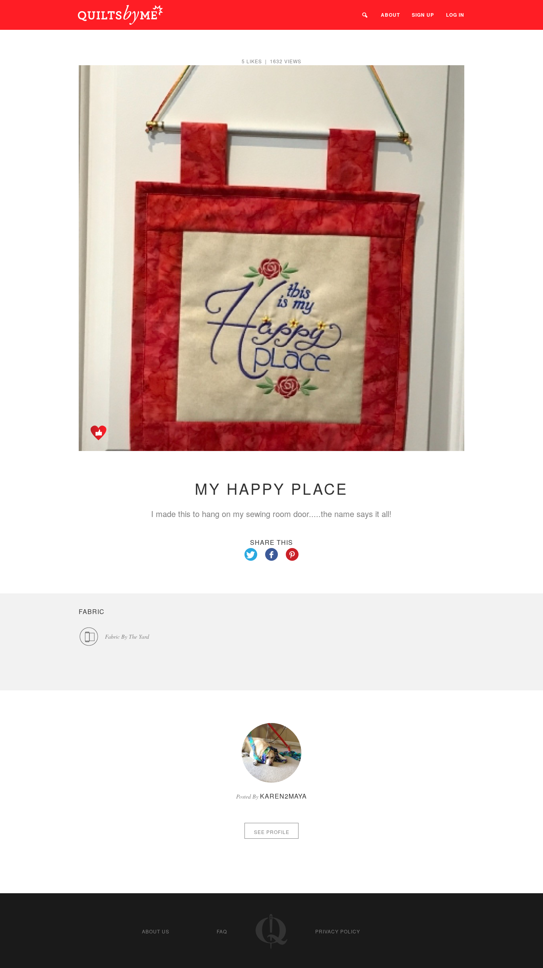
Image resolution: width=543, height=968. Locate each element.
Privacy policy (337, 931)
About (390, 14)
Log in (455, 14)
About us (155, 931)
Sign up (423, 14)
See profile (271, 831)
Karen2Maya (283, 796)
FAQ (222, 931)
